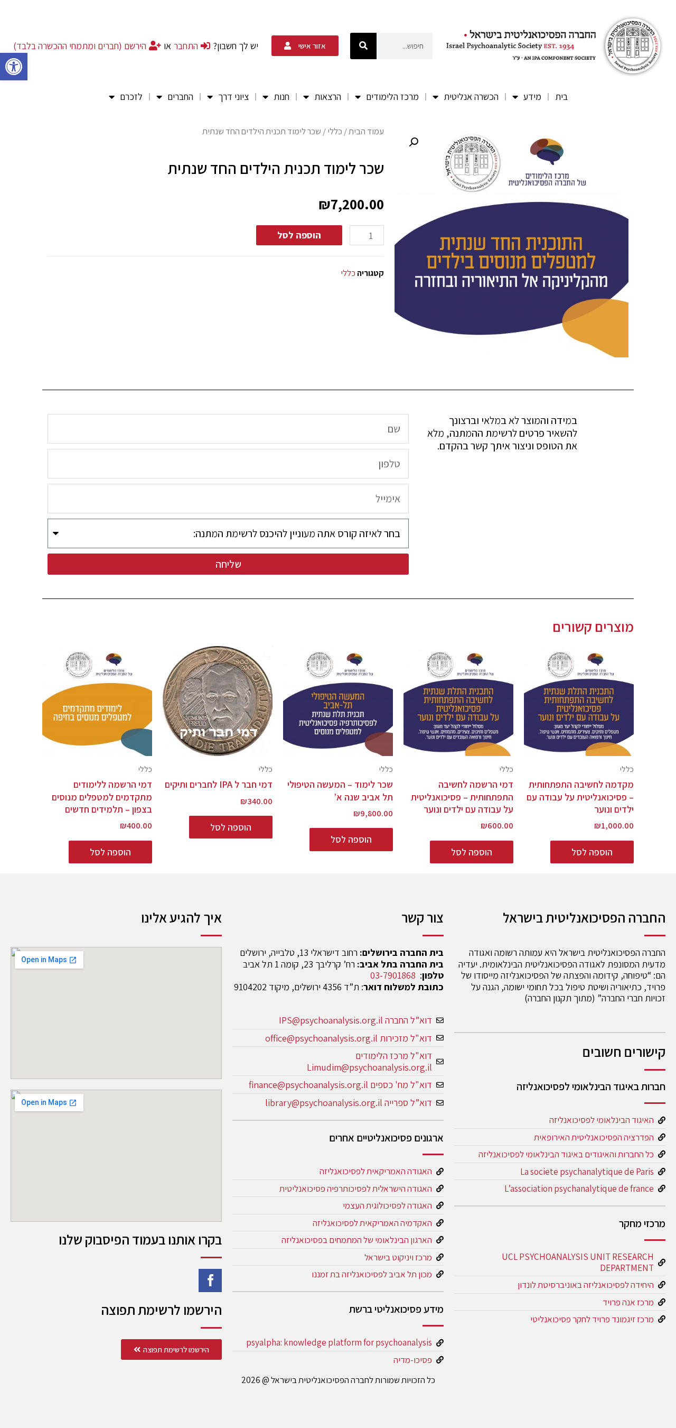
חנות (281, 96)
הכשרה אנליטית (471, 96)
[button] (13, 66)
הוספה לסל (299, 235)
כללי (334, 131)
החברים (180, 96)
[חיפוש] (363, 46)
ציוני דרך (233, 96)
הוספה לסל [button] (592, 852)
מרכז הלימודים (392, 96)
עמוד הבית (366, 131)
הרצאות (327, 96)
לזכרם (131, 96)
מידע (532, 96)
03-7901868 (393, 975)
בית (561, 96)
